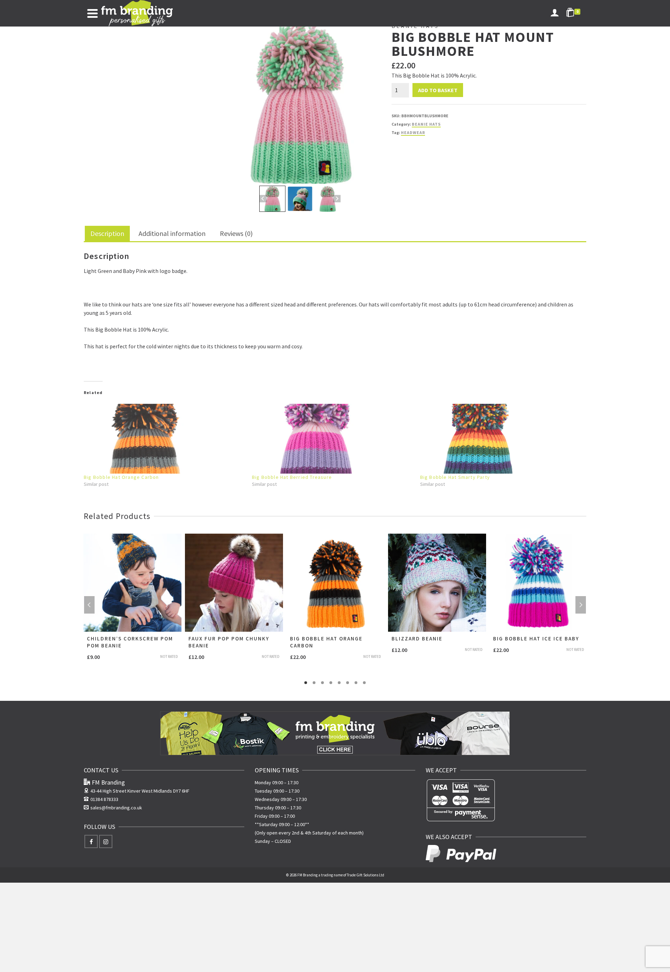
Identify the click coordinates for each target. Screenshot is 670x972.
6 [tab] (347, 682)
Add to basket (437, 90)
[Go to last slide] (263, 198)
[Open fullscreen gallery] (374, 177)
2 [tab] (314, 682)
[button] (272, 199)
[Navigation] (92, 13)
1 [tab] (305, 682)
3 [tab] (322, 682)
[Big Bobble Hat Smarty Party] (500, 439)
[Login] (554, 13)
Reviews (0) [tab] (236, 233)
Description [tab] (107, 233)
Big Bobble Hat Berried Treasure (292, 477)
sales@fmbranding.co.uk (116, 807)
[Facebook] (91, 841)
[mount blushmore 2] (300, 103)
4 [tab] (330, 682)
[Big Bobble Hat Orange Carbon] (164, 439)
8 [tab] (364, 682)
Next (580, 605)
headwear (413, 132)
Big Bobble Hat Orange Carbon (121, 477)
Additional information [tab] (172, 233)
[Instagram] (105, 841)
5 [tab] (339, 682)
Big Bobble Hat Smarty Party (455, 477)
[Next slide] (337, 198)
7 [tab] (355, 682)
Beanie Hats (426, 124)
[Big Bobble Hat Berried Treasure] (332, 439)
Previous (89, 605)
